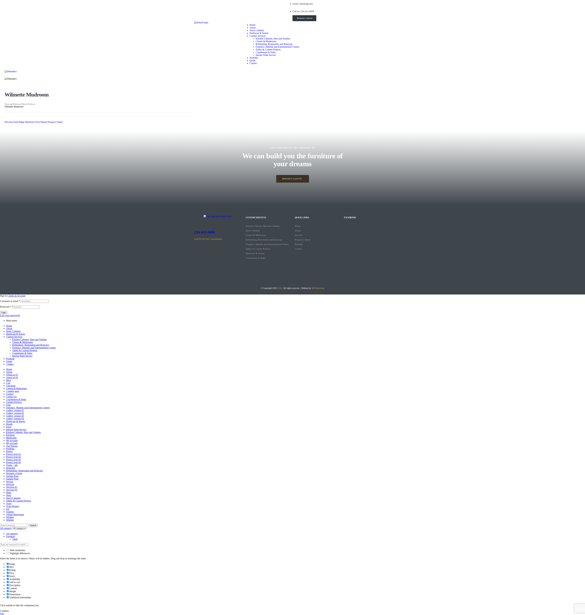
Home (298, 226)
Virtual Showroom (15, 514)
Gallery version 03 (15, 416)
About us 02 (12, 377)
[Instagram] (206, 4)
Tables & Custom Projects (258, 249)
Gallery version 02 (15, 413)
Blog (8, 380)
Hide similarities (17, 550)
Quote (9, 361)
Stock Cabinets (253, 230)
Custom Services (14, 336)
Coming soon (12, 391)
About (298, 230)
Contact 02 (11, 396)
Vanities (10, 511)
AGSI (279, 288)
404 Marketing (318, 288)
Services (299, 235)
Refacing (10, 468)
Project (9, 451)
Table (15, 539)
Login (3, 312)
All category (12, 533)
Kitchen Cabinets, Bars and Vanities (263, 226)
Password (5, 306)
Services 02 (11, 490)
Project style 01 (13, 454)
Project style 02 (13, 457)
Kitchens (10, 435)
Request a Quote (302, 239)
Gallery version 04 (15, 418)
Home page (9, 104)
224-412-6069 (204, 232)
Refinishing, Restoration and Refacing (264, 239)
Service (9, 481)
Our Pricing (11, 446)
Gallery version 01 (15, 410)
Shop (8, 492)
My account (12, 440)
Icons (8, 427)
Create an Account (16, 295)
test (7, 509)
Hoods (9, 424)
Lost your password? (10, 315)
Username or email (10, 301)
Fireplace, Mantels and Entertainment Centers (267, 244)
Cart (8, 383)
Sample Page (12, 476)
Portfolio (299, 244)
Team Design (12, 506)
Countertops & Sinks (256, 258)
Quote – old (12, 465)
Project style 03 (13, 459)
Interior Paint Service (22, 356)
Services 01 (11, 487)
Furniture (10, 536)
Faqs (8, 405)
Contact (298, 249)
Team (8, 503)
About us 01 (12, 374)
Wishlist (10, 517)
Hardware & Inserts (255, 253)
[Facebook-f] (198, 4)
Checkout (10, 385)
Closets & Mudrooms (256, 235)
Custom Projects (14, 402)
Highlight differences (19, 553)
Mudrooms (17, 104)
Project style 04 (13, 462)
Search (33, 525)
